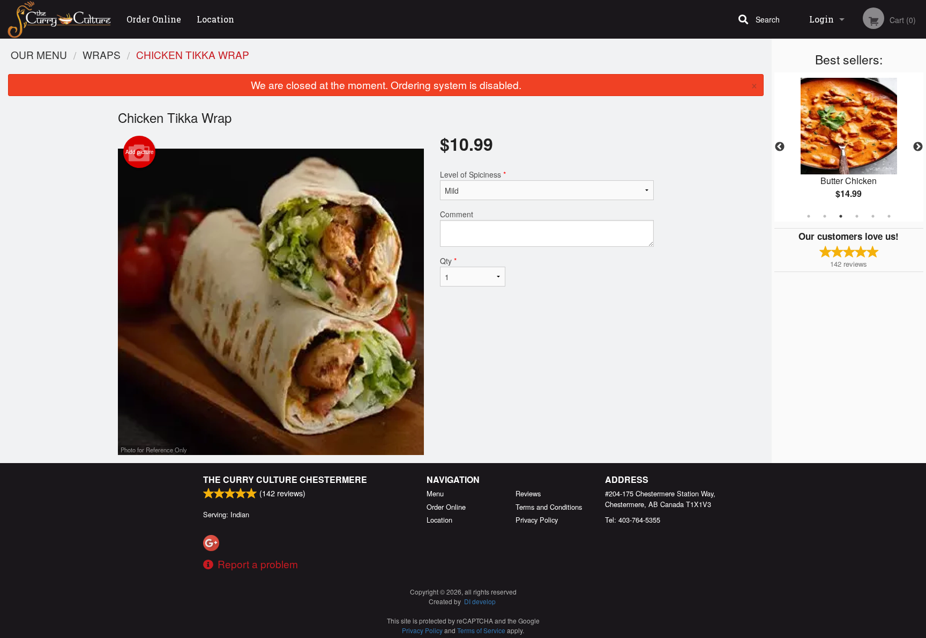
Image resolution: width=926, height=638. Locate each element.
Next (918, 147)
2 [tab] (824, 216)
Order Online (153, 19)
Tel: (632, 520)
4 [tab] (857, 216)
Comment (456, 214)
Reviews (528, 493)
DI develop (480, 601)
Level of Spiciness (473, 174)
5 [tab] (873, 216)
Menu (435, 493)
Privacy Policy (537, 520)
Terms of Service (481, 630)
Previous (779, 147)
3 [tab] (840, 216)
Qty (448, 260)
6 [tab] (889, 216)
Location (215, 19)
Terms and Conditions (549, 507)
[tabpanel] (849, 147)
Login (821, 19)
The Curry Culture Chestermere (285, 479)
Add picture (139, 152)
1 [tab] (808, 216)
